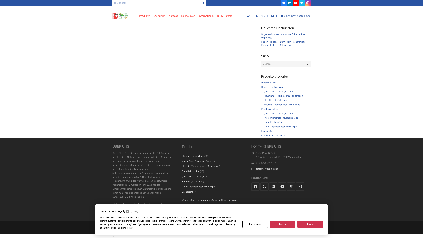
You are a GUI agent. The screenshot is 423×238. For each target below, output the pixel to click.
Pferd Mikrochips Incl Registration (281, 117)
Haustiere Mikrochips (272, 87)
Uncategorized (268, 82)
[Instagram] (308, 3)
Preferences (255, 224)
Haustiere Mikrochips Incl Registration (283, 95)
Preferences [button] (126, 228)
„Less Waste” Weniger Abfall (279, 91)
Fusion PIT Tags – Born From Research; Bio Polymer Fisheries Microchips (283, 43)
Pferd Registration (273, 122)
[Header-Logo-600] (120, 16)
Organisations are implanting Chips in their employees (210, 200)
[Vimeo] (302, 3)
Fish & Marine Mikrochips (274, 135)
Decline (282, 224)
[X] (264, 186)
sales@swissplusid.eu (267, 168)
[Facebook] (284, 3)
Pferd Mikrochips (269, 109)
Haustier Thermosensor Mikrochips (282, 104)
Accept (310, 224)
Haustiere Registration (275, 100)
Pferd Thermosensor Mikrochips (280, 126)
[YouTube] (296, 3)
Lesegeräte (266, 131)
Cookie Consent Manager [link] (111, 211)
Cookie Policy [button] (197, 224)
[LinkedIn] (290, 3)
